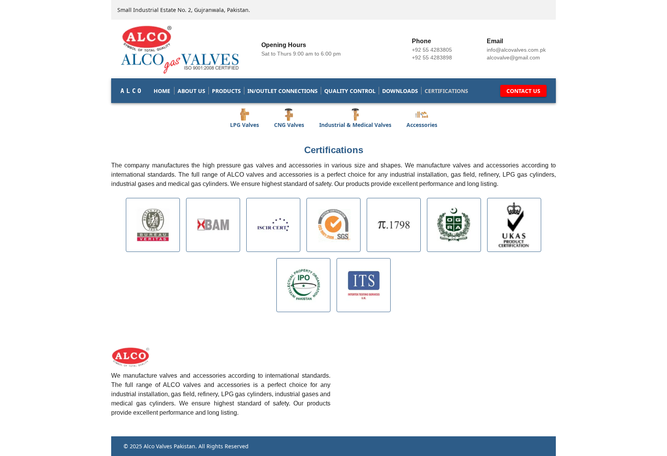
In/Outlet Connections (282, 91)
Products (226, 91)
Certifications (446, 91)
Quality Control (350, 91)
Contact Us (523, 91)
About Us (191, 91)
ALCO (131, 91)
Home (162, 91)
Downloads (400, 91)
